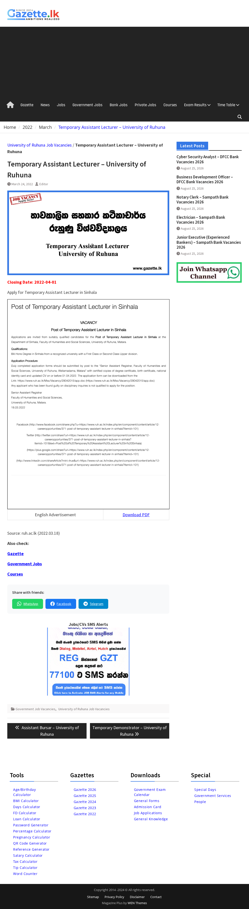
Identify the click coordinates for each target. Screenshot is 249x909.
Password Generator (30, 825)
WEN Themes (137, 903)
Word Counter (25, 873)
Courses (170, 105)
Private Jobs (145, 105)
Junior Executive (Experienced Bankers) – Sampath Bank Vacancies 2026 (209, 242)
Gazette (26, 105)
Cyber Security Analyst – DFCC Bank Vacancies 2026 (208, 159)
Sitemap (93, 897)
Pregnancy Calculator (31, 837)
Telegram (96, 604)
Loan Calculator (26, 819)
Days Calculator (26, 806)
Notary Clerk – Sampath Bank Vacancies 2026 (203, 199)
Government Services (212, 795)
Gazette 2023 (85, 807)
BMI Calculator (26, 800)
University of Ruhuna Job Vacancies (39, 145)
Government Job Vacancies (35, 709)
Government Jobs (87, 105)
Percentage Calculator (32, 831)
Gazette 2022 (85, 814)
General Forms (147, 800)
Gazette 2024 (85, 801)
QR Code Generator (30, 843)
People (200, 801)
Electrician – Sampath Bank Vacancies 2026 (201, 220)
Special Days (205, 789)
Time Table (226, 105)
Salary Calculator (28, 855)
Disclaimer (137, 897)
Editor (43, 184)
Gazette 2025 (85, 795)
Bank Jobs (118, 105)
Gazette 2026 (85, 789)
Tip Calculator (25, 867)
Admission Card (147, 806)
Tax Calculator (25, 861)
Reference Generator (31, 849)
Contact (156, 897)
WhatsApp (30, 604)
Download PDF (136, 514)
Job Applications (148, 813)
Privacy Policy (114, 897)
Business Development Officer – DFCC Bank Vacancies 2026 (205, 179)
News (45, 105)
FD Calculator (24, 813)
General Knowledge (151, 819)
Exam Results (195, 105)
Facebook (64, 604)
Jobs (61, 105)
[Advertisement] (124, 63)
